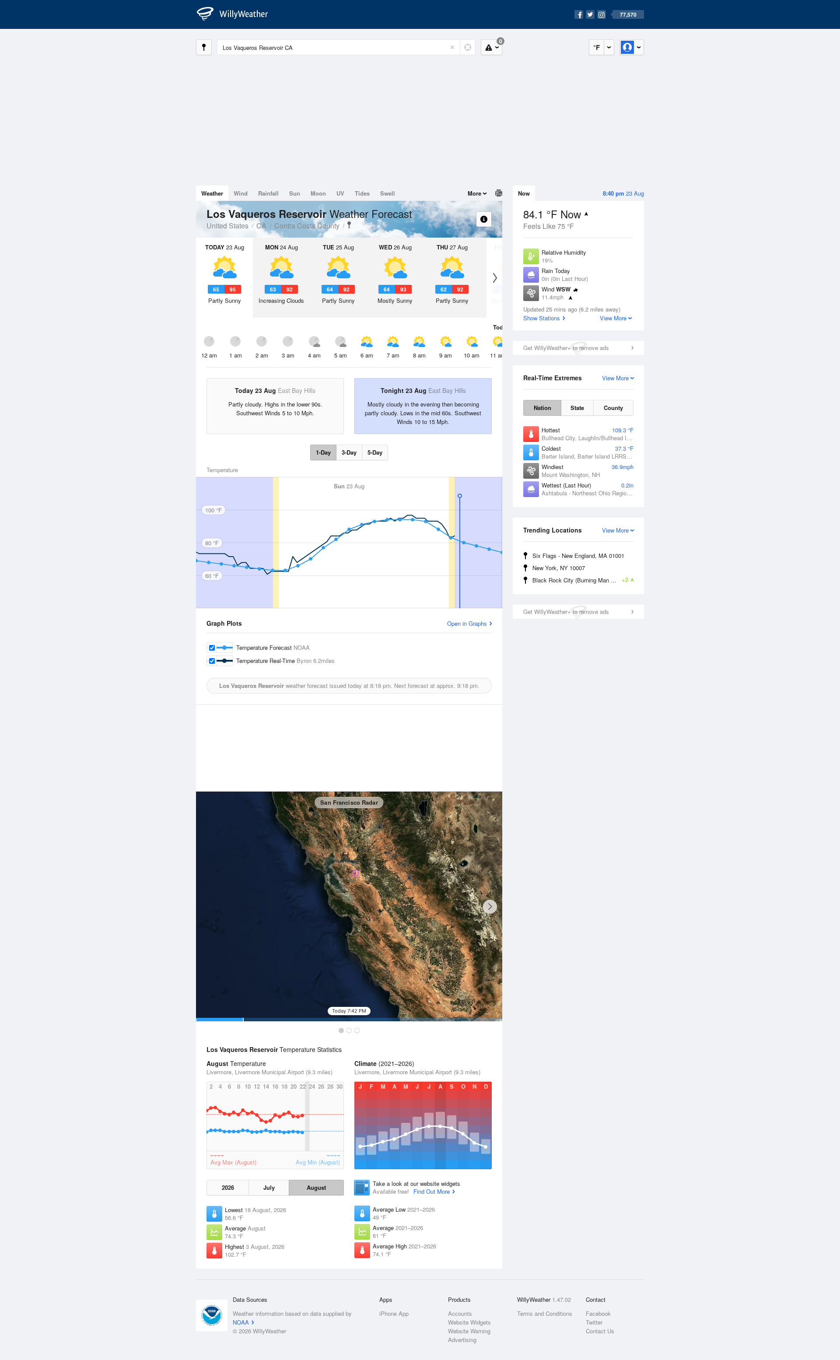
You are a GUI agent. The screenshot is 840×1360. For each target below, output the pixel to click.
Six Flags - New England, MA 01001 (578, 555)
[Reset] (452, 47)
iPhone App (394, 1313)
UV (340, 193)
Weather (212, 193)
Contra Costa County (307, 226)
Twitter (594, 1322)
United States (227, 226)
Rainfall (268, 193)
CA (261, 226)
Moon (318, 193)
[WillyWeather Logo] (237, 14)
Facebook (598, 1313)
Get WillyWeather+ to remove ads (566, 348)
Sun (294, 193)
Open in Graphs (467, 623)
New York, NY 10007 (558, 568)
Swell (387, 193)
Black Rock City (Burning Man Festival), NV (584, 579)
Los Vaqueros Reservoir (349, 224)
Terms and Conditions (544, 1313)
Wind (241, 193)
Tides (362, 193)
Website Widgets (469, 1322)
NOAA (241, 1322)
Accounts (460, 1313)
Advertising (462, 1339)
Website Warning (469, 1331)
